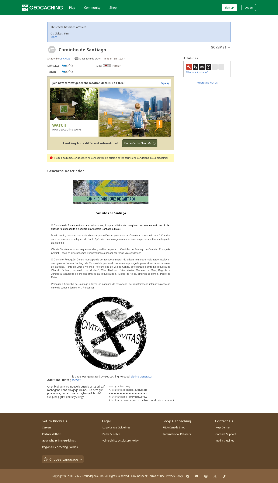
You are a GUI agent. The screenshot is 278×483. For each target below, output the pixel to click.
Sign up (229, 7)
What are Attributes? (197, 72)
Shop (113, 7)
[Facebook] (188, 476)
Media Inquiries (224, 440)
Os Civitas (64, 58)
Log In (249, 7)
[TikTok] (224, 476)
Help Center (222, 427)
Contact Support (225, 434)
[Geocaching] (42, 7)
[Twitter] (215, 476)
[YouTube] (197, 476)
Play (72, 7)
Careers (46, 427)
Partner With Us (51, 434)
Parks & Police (111, 434)
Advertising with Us (207, 82)
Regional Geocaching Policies (60, 447)
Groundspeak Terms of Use (148, 476)
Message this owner (90, 58)
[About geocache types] (51, 49)
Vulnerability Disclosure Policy (120, 440)
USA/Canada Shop (174, 427)
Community (92, 7)
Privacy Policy (174, 476)
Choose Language (63, 459)
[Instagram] (206, 476)
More (53, 37)
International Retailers (177, 434)
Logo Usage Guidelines (116, 427)
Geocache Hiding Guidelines (59, 440)
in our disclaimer (159, 157)
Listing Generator (141, 376)
